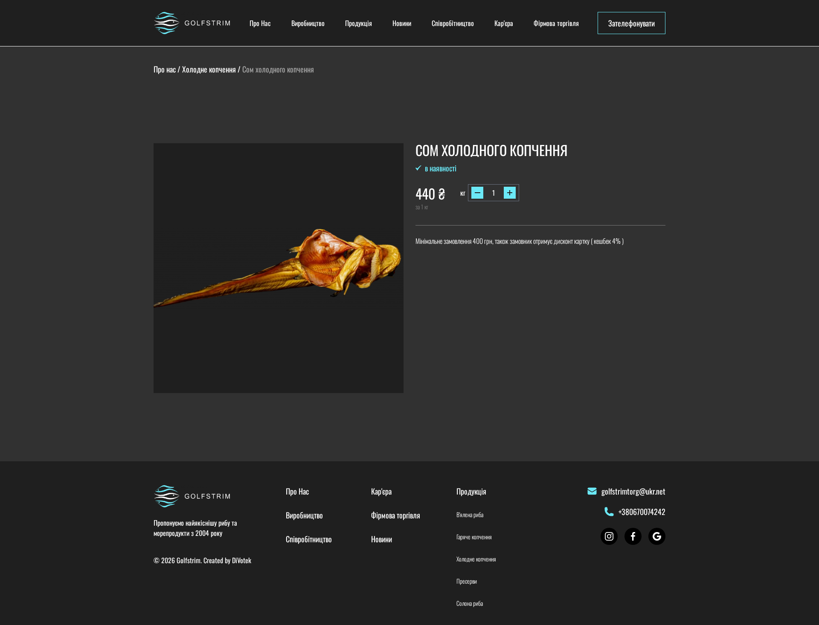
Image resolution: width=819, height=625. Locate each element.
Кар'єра (503, 23)
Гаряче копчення (474, 536)
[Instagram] (609, 536)
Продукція (358, 23)
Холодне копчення (209, 69)
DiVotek (241, 560)
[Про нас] (192, 23)
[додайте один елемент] (510, 193)
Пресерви (466, 581)
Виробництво (308, 23)
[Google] (656, 536)
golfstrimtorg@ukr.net (633, 491)
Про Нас (260, 23)
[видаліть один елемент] (477, 193)
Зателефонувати (631, 23)
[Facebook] (633, 536)
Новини (401, 23)
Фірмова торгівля (556, 23)
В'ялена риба (469, 514)
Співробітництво (453, 23)
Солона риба (469, 603)
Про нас (165, 69)
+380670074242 (642, 511)
